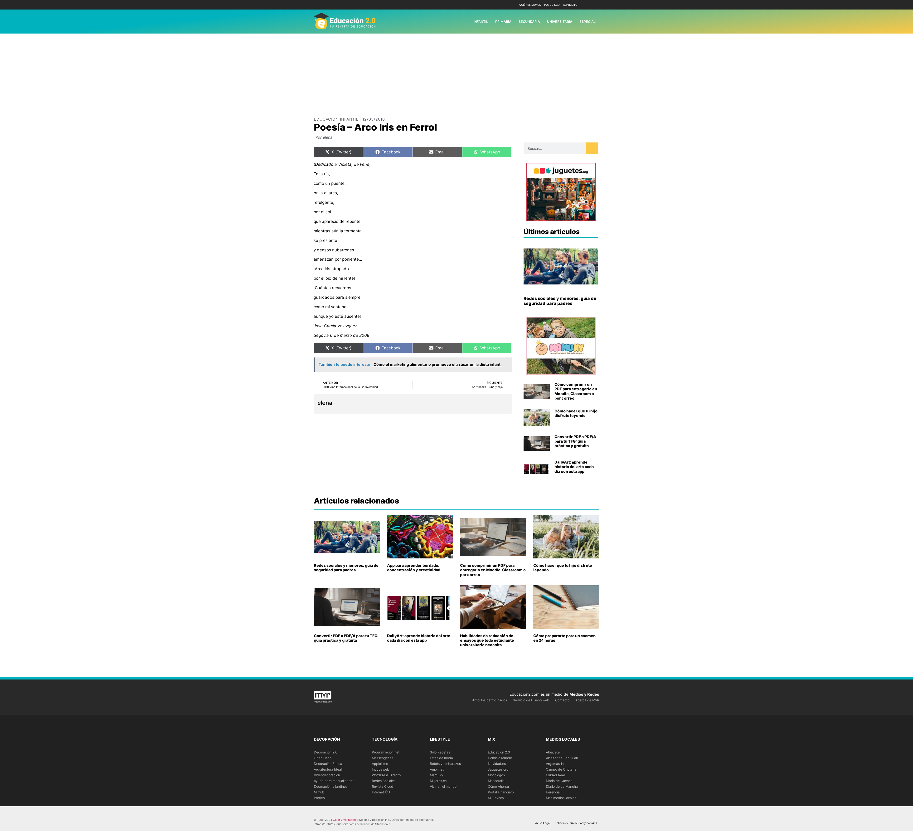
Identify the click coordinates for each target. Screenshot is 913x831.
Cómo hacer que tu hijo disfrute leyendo (575, 413)
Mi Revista (496, 798)
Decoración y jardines (330, 786)
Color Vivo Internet (345, 819)
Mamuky (436, 775)
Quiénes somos (530, 4)
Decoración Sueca (328, 764)
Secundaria (529, 22)
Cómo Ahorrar (498, 786)
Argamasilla (555, 764)
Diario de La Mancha (562, 786)
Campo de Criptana (561, 769)
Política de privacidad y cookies (576, 823)
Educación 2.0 (499, 752)
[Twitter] (595, 5)
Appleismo (380, 764)
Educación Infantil (336, 119)
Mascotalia (496, 781)
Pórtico (319, 798)
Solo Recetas (440, 752)
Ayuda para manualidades (334, 781)
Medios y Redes (584, 694)
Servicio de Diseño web (531, 700)
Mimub (319, 792)
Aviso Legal (542, 823)
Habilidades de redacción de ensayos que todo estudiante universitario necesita (487, 640)
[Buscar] (592, 148)
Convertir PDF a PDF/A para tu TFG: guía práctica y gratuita (575, 441)
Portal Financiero (501, 792)
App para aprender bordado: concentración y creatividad (413, 567)
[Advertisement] (456, 69)
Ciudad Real (555, 775)
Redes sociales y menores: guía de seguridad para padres (560, 301)
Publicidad (552, 4)
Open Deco (322, 758)
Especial (587, 22)
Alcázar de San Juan (562, 758)
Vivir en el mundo (443, 786)
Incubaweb (380, 769)
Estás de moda (441, 758)
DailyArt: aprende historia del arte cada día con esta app (574, 467)
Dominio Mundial (500, 758)
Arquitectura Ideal (328, 769)
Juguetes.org (498, 769)
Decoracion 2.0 (325, 752)
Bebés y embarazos (445, 764)
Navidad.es (497, 764)
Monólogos (496, 775)
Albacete (553, 752)
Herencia (553, 792)
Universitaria (559, 22)
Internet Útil (381, 792)
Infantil (480, 22)
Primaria (503, 22)
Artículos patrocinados (489, 700)
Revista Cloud (382, 786)
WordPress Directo (386, 775)
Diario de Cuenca (559, 781)
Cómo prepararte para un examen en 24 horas (564, 638)
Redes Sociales (383, 781)
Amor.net (437, 769)
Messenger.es (382, 758)
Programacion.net (385, 752)
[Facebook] (588, 5)
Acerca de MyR (587, 700)
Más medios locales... (562, 798)
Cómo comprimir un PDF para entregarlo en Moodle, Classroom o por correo (575, 391)
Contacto (570, 4)
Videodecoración (327, 775)
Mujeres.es (438, 781)
